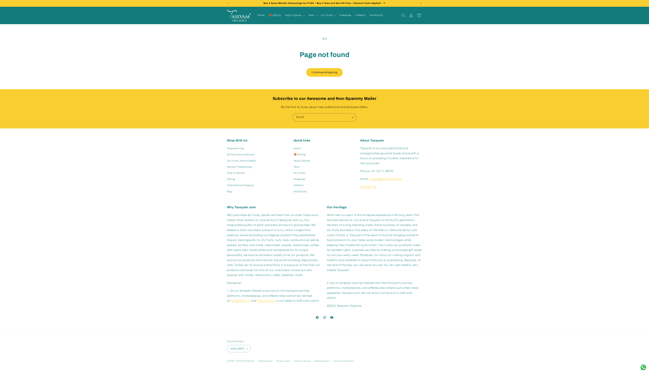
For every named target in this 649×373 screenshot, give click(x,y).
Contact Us (368, 186)
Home (297, 148)
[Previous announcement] (228, 3)
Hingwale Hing (235, 148)
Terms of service (302, 361)
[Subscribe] (352, 117)
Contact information (343, 361)
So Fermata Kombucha (241, 154)
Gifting (231, 179)
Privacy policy (283, 361)
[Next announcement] (421, 3)
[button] (294, 15)
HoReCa (299, 185)
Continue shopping (325, 72)
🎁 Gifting (300, 154)
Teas (296, 167)
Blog (230, 191)
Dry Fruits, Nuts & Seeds (241, 161)
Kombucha (300, 191)
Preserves (299, 179)
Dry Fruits (299, 173)
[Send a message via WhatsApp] (643, 367)
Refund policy (266, 361)
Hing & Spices (302, 161)
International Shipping (240, 185)
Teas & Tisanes (236, 173)
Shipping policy (322, 361)
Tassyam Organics (245, 361)
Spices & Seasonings (239, 167)
